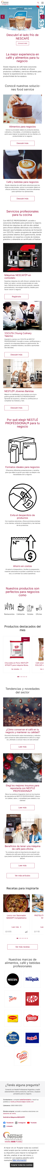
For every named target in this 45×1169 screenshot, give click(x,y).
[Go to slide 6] (26, 676)
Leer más (22, 747)
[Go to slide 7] (27, 938)
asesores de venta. (9, 1113)
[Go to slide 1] (17, 27)
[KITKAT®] (32, 999)
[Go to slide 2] (19, 27)
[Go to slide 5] (27, 27)
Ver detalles (16, 654)
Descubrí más (22, 143)
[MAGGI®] (12, 1018)
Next (42, 17)
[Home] (5, 3)
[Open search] (38, 3)
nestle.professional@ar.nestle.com (22, 1102)
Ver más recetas (22, 947)
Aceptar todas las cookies (21, 1165)
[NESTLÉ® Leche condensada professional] (12, 1037)
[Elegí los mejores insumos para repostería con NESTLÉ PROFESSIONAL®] (22, 767)
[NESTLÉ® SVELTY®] (12, 999)
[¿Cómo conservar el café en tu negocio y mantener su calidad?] (22, 712)
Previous (3, 17)
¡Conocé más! (22, 43)
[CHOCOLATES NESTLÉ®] (32, 1018)
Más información (19, 1160)
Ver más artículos (22, 875)
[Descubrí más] (22, 109)
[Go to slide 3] (22, 27)
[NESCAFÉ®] (12, 979)
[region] (22, 609)
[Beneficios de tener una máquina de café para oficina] (22, 828)
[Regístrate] (22, 257)
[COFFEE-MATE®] (22, 1057)
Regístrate (16, 296)
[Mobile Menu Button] (42, 2)
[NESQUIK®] (32, 979)
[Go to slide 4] (24, 27)
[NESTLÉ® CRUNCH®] (32, 1037)
